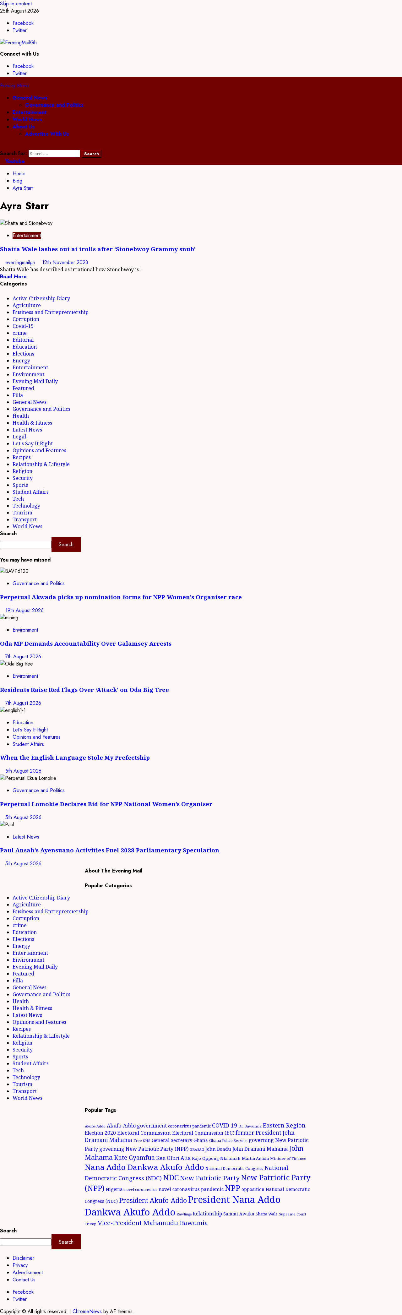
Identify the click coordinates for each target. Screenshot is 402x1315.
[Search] (2, 146)
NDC (171, 1177)
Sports (20, 484)
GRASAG (197, 1149)
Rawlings (184, 1214)
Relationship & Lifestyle (41, 464)
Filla (18, 395)
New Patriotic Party (210, 1177)
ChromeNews (87, 1311)
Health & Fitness (32, 422)
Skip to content (16, 3)
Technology (26, 505)
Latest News (27, 429)
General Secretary (172, 1140)
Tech (18, 498)
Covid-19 (23, 326)
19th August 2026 (24, 610)
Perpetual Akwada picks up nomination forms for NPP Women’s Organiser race (121, 597)
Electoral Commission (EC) (203, 1132)
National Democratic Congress (234, 1168)
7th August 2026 (23, 656)
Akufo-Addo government (137, 1125)
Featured (23, 388)
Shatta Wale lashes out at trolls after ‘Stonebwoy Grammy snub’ (98, 249)
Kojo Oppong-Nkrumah (216, 1158)
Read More (13, 276)
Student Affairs (31, 491)
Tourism (22, 512)
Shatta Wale (267, 1214)
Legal (19, 436)
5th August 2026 (23, 770)
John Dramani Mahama (260, 1148)
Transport (25, 519)
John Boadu (218, 1149)
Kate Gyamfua (134, 1158)
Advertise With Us (47, 134)
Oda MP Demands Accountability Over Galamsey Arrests (85, 643)
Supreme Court (292, 1214)
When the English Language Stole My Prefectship (75, 757)
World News (27, 119)
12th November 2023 (65, 262)
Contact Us (24, 1279)
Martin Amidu (255, 1158)
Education (25, 346)
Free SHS (141, 1140)
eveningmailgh (21, 262)
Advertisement (28, 1272)
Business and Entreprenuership (51, 312)
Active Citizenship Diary (41, 298)
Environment (28, 374)
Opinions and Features (39, 450)
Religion (22, 471)
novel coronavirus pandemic (191, 1189)
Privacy (20, 1265)
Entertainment (29, 112)
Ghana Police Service (228, 1140)
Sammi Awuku (238, 1214)
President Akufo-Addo (153, 1200)
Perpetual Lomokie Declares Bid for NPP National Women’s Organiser (106, 804)
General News (30, 97)
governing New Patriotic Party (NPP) (143, 1148)
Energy (21, 360)
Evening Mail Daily (35, 381)
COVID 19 (224, 1125)
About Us (24, 126)
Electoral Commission (144, 1132)
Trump (90, 1223)
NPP (232, 1187)
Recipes (22, 457)
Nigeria (114, 1189)
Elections (23, 353)
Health (21, 415)
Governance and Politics (54, 105)
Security (23, 478)
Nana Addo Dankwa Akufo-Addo (144, 1167)
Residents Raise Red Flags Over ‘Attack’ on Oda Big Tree (84, 689)
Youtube (14, 161)
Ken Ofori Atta (173, 1158)
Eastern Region (284, 1125)
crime (20, 332)
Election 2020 (100, 1133)
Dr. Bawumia (250, 1126)
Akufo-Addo (95, 1126)
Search (8, 533)
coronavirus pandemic (189, 1126)
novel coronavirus (140, 1189)
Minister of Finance (288, 1158)
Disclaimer (23, 1258)
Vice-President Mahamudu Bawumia (153, 1222)
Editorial (23, 339)
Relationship (207, 1213)
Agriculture (27, 305)
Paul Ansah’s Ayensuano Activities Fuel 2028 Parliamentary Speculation (109, 850)
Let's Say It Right (33, 443)
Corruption (26, 319)
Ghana (200, 1140)
